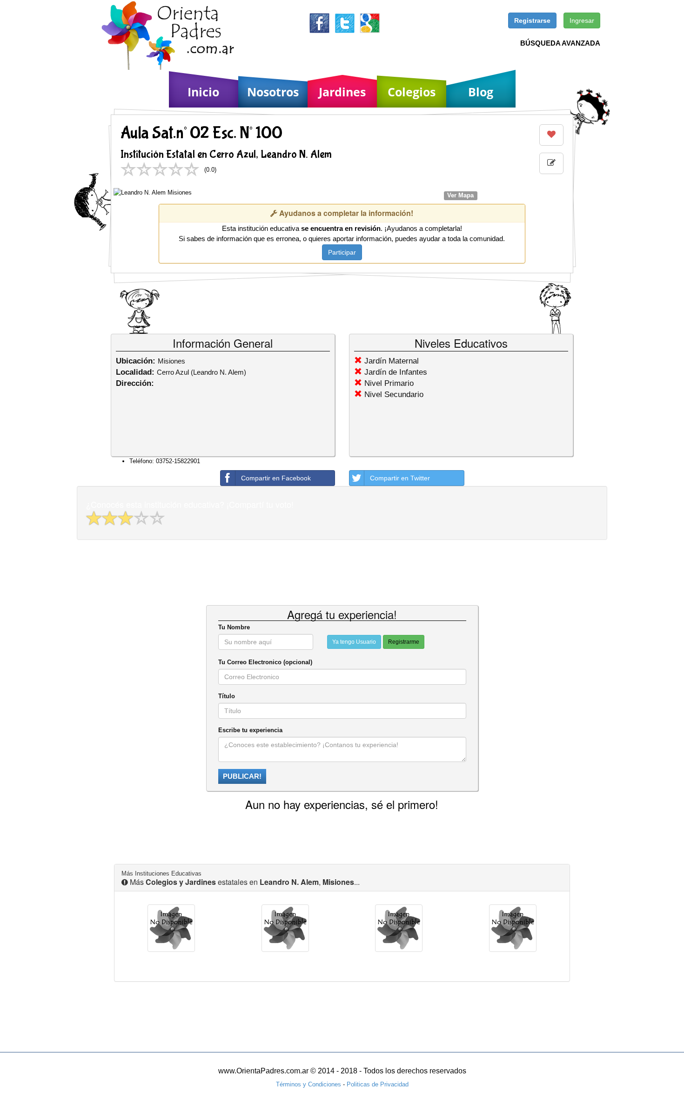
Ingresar (582, 20)
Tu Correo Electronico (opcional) (265, 662)
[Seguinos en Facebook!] (319, 22)
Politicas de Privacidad (378, 1084)
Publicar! (242, 776)
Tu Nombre (234, 627)
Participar (342, 252)
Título (226, 696)
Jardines (342, 92)
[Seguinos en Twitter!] (344, 22)
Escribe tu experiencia (250, 730)
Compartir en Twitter (400, 478)
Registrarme (403, 642)
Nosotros (273, 92)
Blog (480, 92)
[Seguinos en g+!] (369, 22)
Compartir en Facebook (276, 478)
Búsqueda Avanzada (560, 43)
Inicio (203, 92)
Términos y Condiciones (308, 1084)
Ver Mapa (460, 195)
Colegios (412, 92)
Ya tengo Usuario (354, 642)
